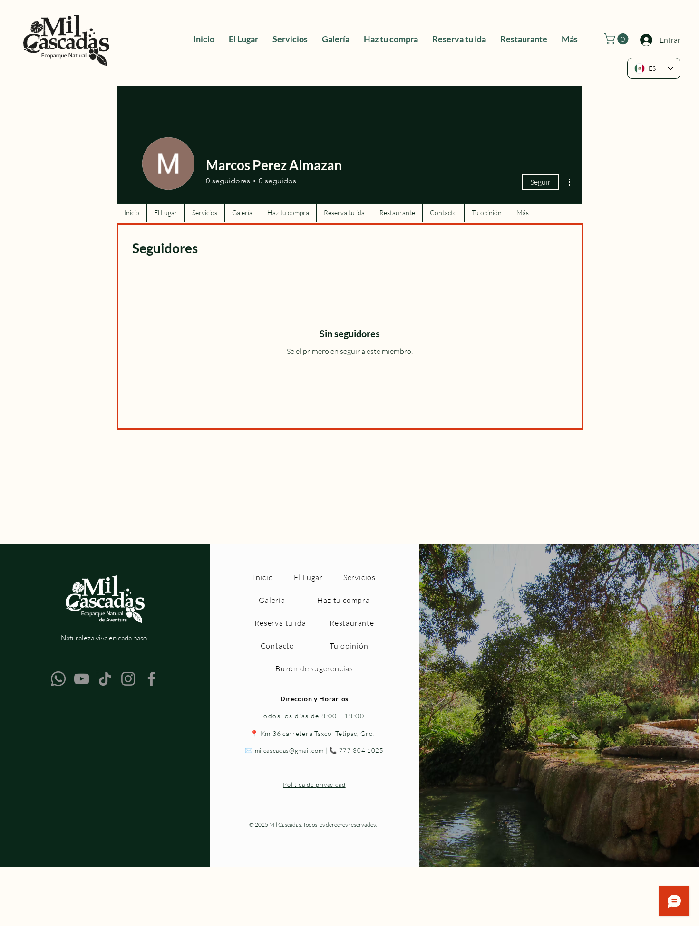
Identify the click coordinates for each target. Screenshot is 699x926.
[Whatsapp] (58, 678)
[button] (617, 38)
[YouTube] (81, 678)
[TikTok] (105, 678)
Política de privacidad (314, 784)
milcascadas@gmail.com (289, 750)
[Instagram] (128, 678)
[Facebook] (151, 678)
